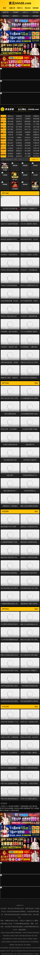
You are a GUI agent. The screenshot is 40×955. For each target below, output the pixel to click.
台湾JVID (36, 129)
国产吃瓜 (19, 129)
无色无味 (25, 16)
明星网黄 (10, 132)
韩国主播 (36, 140)
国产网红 (10, 129)
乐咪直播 (35, 165)
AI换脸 (28, 134)
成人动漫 (10, 145)
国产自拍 (10, 127)
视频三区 (3, 133)
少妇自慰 (27, 116)
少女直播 (35, 175)
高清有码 (36, 137)
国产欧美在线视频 (7, 808)
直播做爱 (19, 116)
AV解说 (19, 137)
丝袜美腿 (19, 145)
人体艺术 (36, 145)
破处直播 (36, 118)
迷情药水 (15, 16)
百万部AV (36, 153)
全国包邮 (35, 16)
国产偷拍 (19, 127)
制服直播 (25, 175)
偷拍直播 (10, 118)
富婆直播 (15, 165)
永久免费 (27, 156)
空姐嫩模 (15, 12)
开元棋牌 (5, 170)
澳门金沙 (15, 179)
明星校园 (10, 151)
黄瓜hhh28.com (20, 3)
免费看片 (19, 153)
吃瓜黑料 (19, 132)
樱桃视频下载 (28, 808)
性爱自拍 (36, 143)
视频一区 (3, 122)
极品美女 (10, 143)
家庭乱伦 (19, 151)
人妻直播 (5, 175)
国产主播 (36, 127)
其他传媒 (10, 124)
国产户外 (27, 129)
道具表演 (19, 118)
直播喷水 (36, 116)
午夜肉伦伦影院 (19, 808)
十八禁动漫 (9, 806)
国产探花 (27, 127)
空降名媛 (35, 12)
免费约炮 (5, 12)
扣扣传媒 (27, 124)
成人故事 (27, 151)
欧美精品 (19, 143)
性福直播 (25, 165)
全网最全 (10, 153)
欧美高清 (19, 140)
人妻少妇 (19, 148)
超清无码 (19, 156)
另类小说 (36, 148)
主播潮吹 (27, 118)
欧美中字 (27, 140)
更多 (36, 383)
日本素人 (10, 140)
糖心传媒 (36, 121)
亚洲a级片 (6, 810)
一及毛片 (3, 806)
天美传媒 (19, 124)
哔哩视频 (3, 155)
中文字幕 (10, 137)
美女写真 (27, 145)
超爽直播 (25, 184)
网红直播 (3, 117)
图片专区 (3, 144)
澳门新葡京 (35, 188)
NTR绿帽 (19, 134)
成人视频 (27, 153)
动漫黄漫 (27, 132)
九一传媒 (36, 124)
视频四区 (3, 139)
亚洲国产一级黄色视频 (21, 806)
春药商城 (5, 16)
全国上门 (25, 12)
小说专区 (3, 149)
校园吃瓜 (36, 134)
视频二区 (3, 128)
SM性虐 (10, 134)
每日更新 (10, 156)
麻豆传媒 (10, 121)
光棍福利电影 (14, 810)
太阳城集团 (15, 188)
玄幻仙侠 (27, 148)
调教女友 (10, 116)
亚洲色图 (27, 143)
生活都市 (10, 148)
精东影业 (19, 121)
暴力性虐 (36, 151)
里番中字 (36, 132)
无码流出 (27, 137)
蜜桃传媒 (27, 121)
